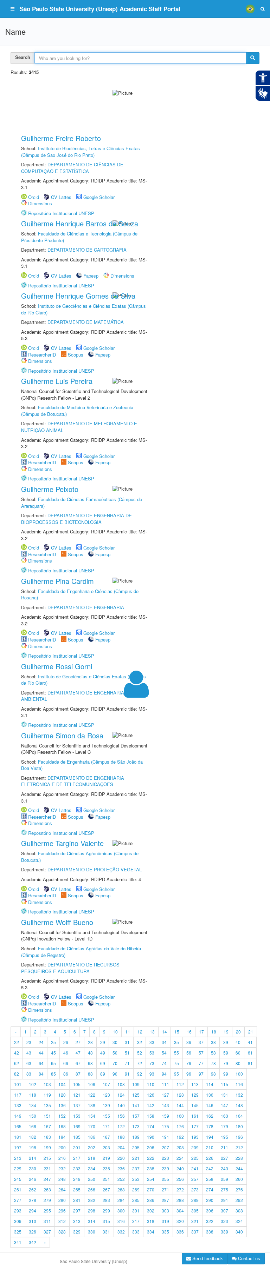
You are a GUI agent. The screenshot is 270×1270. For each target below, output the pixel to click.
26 (65, 1042)
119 (47, 1095)
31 (127, 1042)
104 (62, 1084)
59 (225, 1053)
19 (226, 1032)
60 (238, 1053)
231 (47, 1168)
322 (209, 1221)
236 (121, 1168)
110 (150, 1084)
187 (106, 1137)
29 (102, 1042)
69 (102, 1063)
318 (150, 1221)
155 (106, 1116)
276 (239, 1189)
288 (180, 1200)
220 (121, 1158)
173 (136, 1126)
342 (32, 1242)
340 (239, 1232)
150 (32, 1116)
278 (32, 1200)
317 (136, 1221)
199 (47, 1147)
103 (47, 1084)
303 (165, 1211)
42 (16, 1053)
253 (136, 1179)
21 (250, 1032)
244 (239, 1168)
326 (32, 1232)
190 (150, 1137)
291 (224, 1200)
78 (213, 1063)
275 (224, 1189)
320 (180, 1221)
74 (164, 1063)
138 (91, 1105)
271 (165, 1189)
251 (106, 1179)
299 (106, 1211)
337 (195, 1232)
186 (91, 1137)
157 (136, 1116)
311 (47, 1221)
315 (106, 1221)
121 (77, 1095)
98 (213, 1074)
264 (62, 1189)
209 (195, 1147)
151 (47, 1116)
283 (106, 1200)
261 (17, 1189)
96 (188, 1074)
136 (62, 1105)
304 (180, 1211)
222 (150, 1158)
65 (53, 1063)
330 (91, 1232)
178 (209, 1126)
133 (17, 1105)
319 (165, 1221)
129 (195, 1095)
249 (77, 1179)
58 (213, 1053)
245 (17, 1179)
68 (90, 1063)
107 (106, 1084)
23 (28, 1042)
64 (41, 1063)
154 (91, 1116)
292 (239, 1200)
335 (165, 1232)
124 (121, 1095)
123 (106, 1095)
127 (165, 1095)
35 (176, 1042)
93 (151, 1074)
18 (213, 1032)
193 (195, 1137)
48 (90, 1053)
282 (91, 1200)
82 (16, 1074)
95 (176, 1074)
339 (224, 1232)
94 (164, 1074)
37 (201, 1042)
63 (28, 1063)
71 (127, 1063)
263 (47, 1189)
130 (209, 1095)
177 (195, 1126)
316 (121, 1221)
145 (195, 1105)
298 (91, 1211)
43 (28, 1053)
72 (139, 1063)
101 (17, 1084)
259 (224, 1179)
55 (176, 1053)
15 (176, 1032)
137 (77, 1105)
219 (106, 1158)
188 (121, 1137)
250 (91, 1179)
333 (136, 1232)
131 (224, 1095)
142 (150, 1105)
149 (17, 1116)
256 (180, 1179)
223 (165, 1158)
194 (209, 1137)
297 (77, 1211)
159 (165, 1116)
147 (224, 1105)
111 (165, 1084)
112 (180, 1084)
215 (47, 1158)
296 (62, 1211)
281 (77, 1200)
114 (209, 1084)
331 (106, 1232)
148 (239, 1105)
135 (47, 1105)
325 (17, 1232)
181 (17, 1137)
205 (136, 1147)
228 (239, 1158)
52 (139, 1053)
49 (102, 1053)
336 (180, 1232)
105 (77, 1084)
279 (47, 1200)
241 (195, 1168)
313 (77, 1221)
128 (180, 1095)
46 (65, 1053)
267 (106, 1189)
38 (213, 1042)
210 (209, 1147)
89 (102, 1074)
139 (106, 1105)
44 (41, 1053)
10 (115, 1032)
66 (65, 1063)
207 (165, 1147)
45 (53, 1053)
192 (180, 1137)
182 (32, 1137)
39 (225, 1042)
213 (17, 1158)
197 (17, 1147)
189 (136, 1137)
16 (189, 1032)
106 (91, 1084)
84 (41, 1074)
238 (150, 1168)
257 (195, 1179)
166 (32, 1126)
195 (224, 1137)
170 (91, 1126)
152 (62, 1116)
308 (239, 1211)
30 (114, 1042)
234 (91, 1168)
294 (32, 1211)
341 (17, 1242)
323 (224, 1221)
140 (121, 1105)
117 (17, 1095)
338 (209, 1232)
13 (152, 1032)
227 (224, 1158)
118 (32, 1095)
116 (239, 1084)
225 (195, 1158)
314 (91, 1221)
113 (195, 1084)
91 (127, 1074)
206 (150, 1147)
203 (106, 1147)
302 (150, 1211)
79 (225, 1063)
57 (201, 1053)
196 (239, 1137)
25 (53, 1042)
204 (121, 1147)
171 (106, 1126)
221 (136, 1158)
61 (250, 1053)
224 (180, 1158)
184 (62, 1137)
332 (121, 1232)
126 (150, 1095)
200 (62, 1147)
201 (77, 1147)
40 (238, 1042)
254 (150, 1179)
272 (180, 1189)
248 (62, 1179)
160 (180, 1116)
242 (209, 1168)
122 (91, 1095)
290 (209, 1200)
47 (78, 1053)
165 (17, 1126)
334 (150, 1232)
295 (47, 1211)
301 (136, 1211)
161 (195, 1116)
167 (47, 1126)
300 (121, 1211)
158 (150, 1116)
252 (121, 1179)
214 (32, 1158)
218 (91, 1158)
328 (62, 1232)
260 (239, 1179)
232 (62, 1168)
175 (165, 1126)
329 (77, 1232)
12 (139, 1032)
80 (238, 1063)
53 (151, 1053)
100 (239, 1074)
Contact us (248, 1258)
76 (188, 1063)
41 (250, 1042)
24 (41, 1042)
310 (32, 1221)
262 (32, 1189)
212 (239, 1147)
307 (224, 1211)
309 (17, 1221)
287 (165, 1200)
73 (151, 1063)
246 (32, 1179)
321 (195, 1221)
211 (224, 1147)
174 (150, 1126)
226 (209, 1158)
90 (114, 1074)
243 (224, 1168)
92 (139, 1074)
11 (127, 1032)
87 (78, 1074)
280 (62, 1200)
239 (165, 1168)
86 (65, 1074)
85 (53, 1074)
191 (165, 1137)
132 (239, 1095)
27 (78, 1042)
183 (47, 1137)
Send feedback (207, 1258)
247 (47, 1179)
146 (209, 1105)
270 (150, 1189)
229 (17, 1168)
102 (32, 1084)
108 (121, 1084)
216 (62, 1158)
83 (28, 1074)
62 (16, 1063)
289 (195, 1200)
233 (77, 1168)
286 (150, 1200)
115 (224, 1084)
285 (136, 1200)
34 (164, 1042)
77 (201, 1063)
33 (151, 1042)
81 (250, 1063)
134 (32, 1105)
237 (136, 1168)
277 (17, 1200)
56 (188, 1053)
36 (188, 1042)
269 (136, 1189)
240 (180, 1168)
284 (121, 1200)
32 (139, 1042)
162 (209, 1116)
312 (62, 1221)
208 (180, 1147)
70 (114, 1063)
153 (77, 1116)
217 (77, 1158)
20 (238, 1032)
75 (176, 1063)
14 (164, 1032)
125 (136, 1095)
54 (164, 1053)
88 (90, 1074)
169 (77, 1126)
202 (91, 1147)
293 (17, 1211)
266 (91, 1189)
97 (201, 1074)
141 (136, 1105)
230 (32, 1168)
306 (209, 1211)
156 (121, 1116)
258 (209, 1179)
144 (180, 1105)
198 (32, 1147)
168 (62, 1126)
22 (16, 1042)
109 (136, 1084)
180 (239, 1126)
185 (77, 1137)
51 (127, 1053)
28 (90, 1042)
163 (224, 1116)
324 (239, 1221)
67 (78, 1063)
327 (47, 1232)
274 (209, 1189)
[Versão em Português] (250, 9)
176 (180, 1126)
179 (224, 1126)
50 (114, 1053)
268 (121, 1189)
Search (22, 57)
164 (239, 1116)
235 (106, 1168)
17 (201, 1032)
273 (195, 1189)
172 (121, 1126)
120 (62, 1095)
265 (77, 1189)
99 (225, 1074)
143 (165, 1105)
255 (165, 1179)
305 (195, 1211)
